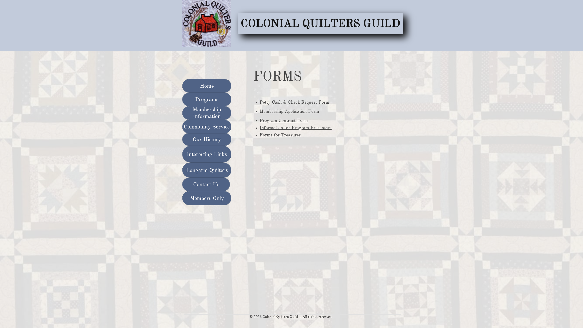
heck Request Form (310, 102)
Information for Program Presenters (296, 128)
